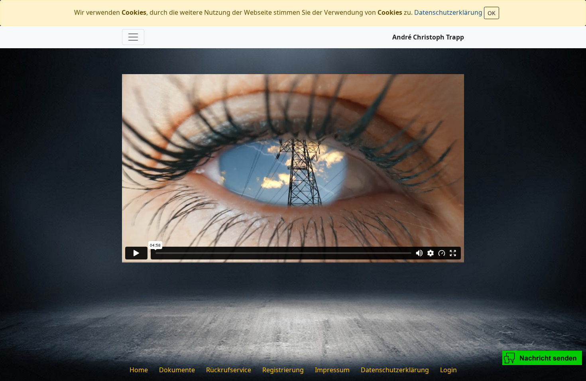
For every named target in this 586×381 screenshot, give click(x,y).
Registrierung (283, 369)
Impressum (332, 369)
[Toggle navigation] (133, 37)
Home (139, 369)
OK (492, 13)
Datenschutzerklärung (448, 12)
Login (448, 369)
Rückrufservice (228, 369)
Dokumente (177, 369)
